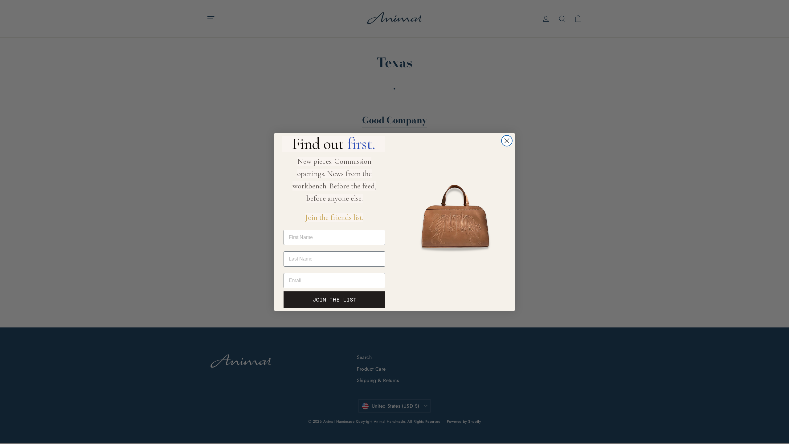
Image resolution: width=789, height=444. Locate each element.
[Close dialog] (506, 140)
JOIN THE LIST (335, 299)
